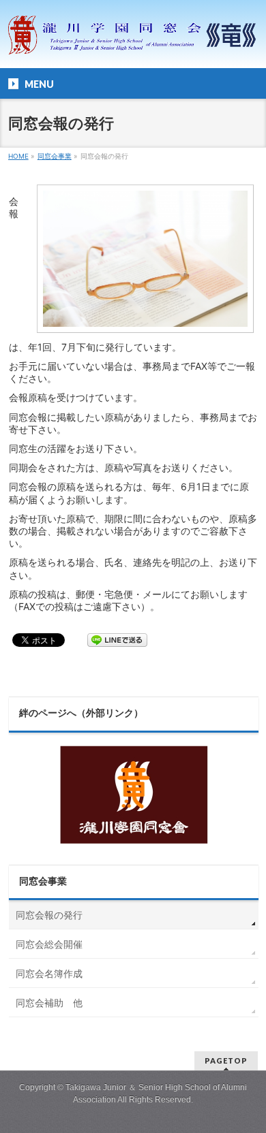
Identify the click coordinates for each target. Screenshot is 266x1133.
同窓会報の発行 (49, 915)
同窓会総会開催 (49, 944)
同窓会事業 (43, 881)
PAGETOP (226, 1060)
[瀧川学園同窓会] (133, 43)
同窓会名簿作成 (49, 973)
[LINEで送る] (117, 639)
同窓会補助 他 (49, 1002)
